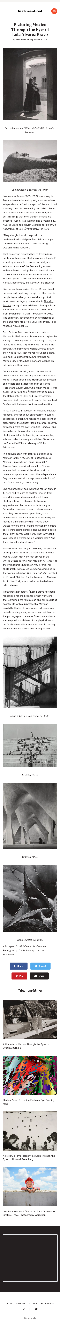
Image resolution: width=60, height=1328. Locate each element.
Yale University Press (37, 321)
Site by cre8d (30, 1318)
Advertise (20, 1303)
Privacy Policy (47, 1303)
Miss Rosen (21, 39)
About (9, 1303)
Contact (33, 1303)
